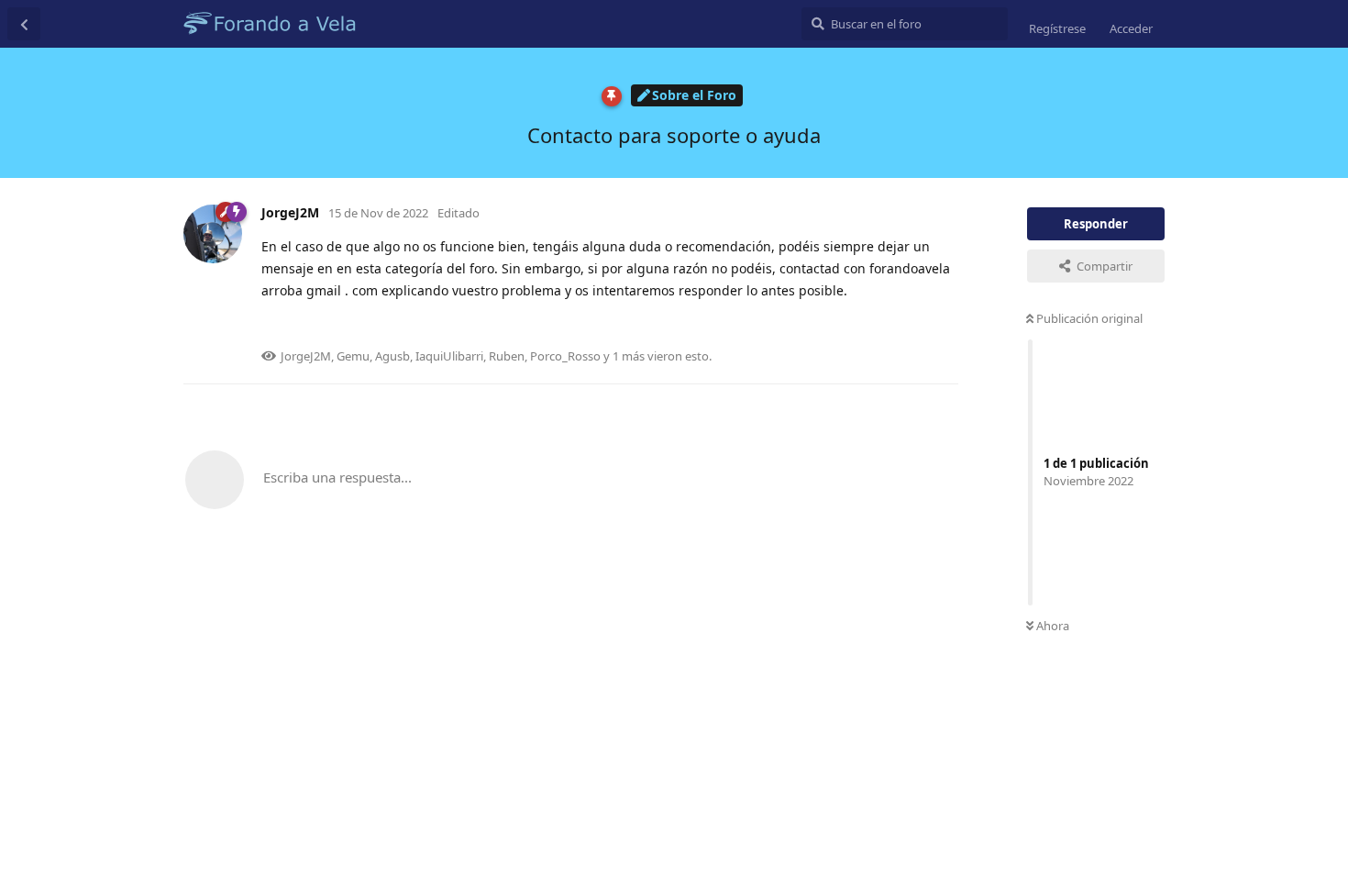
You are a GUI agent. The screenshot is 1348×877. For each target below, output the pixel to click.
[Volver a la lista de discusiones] (23, 23)
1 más (629, 356)
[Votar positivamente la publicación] (824, 327)
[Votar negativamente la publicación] (863, 327)
